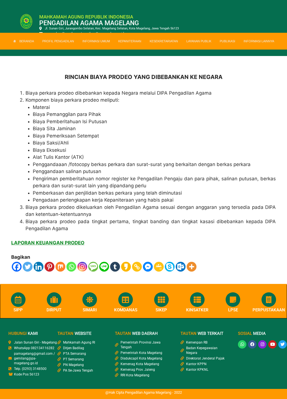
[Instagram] (82, 267)
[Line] (104, 267)
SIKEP (161, 309)
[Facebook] (17, 267)
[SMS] (93, 267)
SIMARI (90, 309)
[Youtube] (272, 344)
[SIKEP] (161, 299)
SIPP (18, 309)
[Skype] (170, 267)
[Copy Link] (137, 267)
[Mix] (60, 267)
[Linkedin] (38, 267)
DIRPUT (54, 309)
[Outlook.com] (181, 267)
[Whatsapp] (71, 267)
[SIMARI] (89, 299)
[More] (191, 267)
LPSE (233, 309)
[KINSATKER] (197, 299)
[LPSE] (233, 299)
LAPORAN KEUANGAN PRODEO (47, 243)
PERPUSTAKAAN (269, 309)
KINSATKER (197, 309)
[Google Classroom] (159, 267)
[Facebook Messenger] (148, 267)
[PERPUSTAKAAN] (268, 299)
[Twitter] (28, 267)
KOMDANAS (125, 309)
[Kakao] (126, 267)
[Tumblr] (115, 267)
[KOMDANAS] (125, 299)
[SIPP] (18, 299)
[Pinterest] (49, 267)
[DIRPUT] (54, 299)
